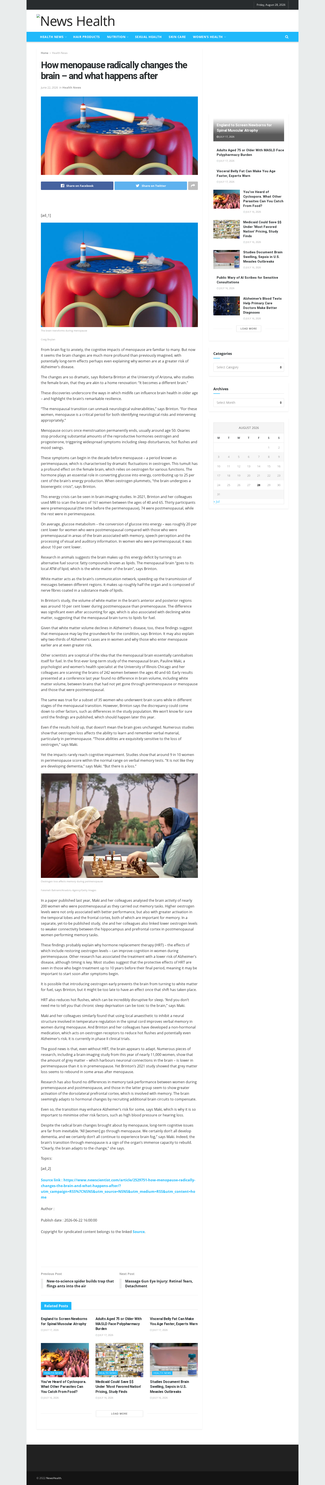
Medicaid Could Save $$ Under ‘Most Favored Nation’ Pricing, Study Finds (118, 1387)
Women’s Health (208, 37)
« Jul (217, 501)
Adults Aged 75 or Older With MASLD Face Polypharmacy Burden (119, 1324)
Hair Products (86, 37)
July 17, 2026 (51, 1330)
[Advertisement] (208, 20)
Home (44, 53)
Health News (52, 37)
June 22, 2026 (49, 87)
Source (139, 1231)
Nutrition (116, 37)
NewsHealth (53, 1478)
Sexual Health (148, 37)
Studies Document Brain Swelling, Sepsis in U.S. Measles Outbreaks (169, 1387)
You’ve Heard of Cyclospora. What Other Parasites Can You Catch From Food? (63, 1387)
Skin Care (177, 37)
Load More (119, 1413)
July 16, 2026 (51, 1397)
